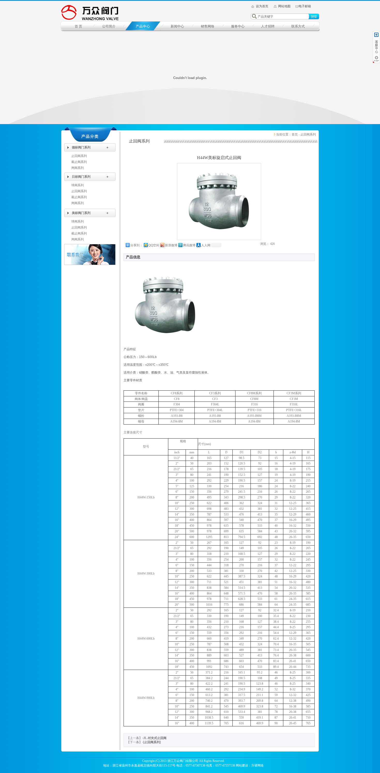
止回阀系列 (79, 156)
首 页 (78, 26)
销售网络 (207, 26)
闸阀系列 (77, 168)
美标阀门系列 (81, 213)
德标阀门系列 (81, 147)
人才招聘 (268, 26)
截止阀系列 (79, 162)
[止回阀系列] (152, 742)
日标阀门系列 (81, 176)
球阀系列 (77, 185)
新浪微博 (171, 245)
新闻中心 (177, 26)
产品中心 (143, 26)
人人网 (205, 245)
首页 (295, 134)
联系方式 (298, 26)
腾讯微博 (189, 245)
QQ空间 (153, 245)
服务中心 (238, 26)
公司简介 (109, 26)
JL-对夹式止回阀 (154, 738)
